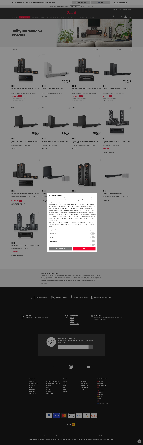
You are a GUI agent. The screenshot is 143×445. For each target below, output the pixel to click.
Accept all (84, 249)
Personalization (53, 241)
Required (52, 229)
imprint (50, 226)
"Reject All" (64, 208)
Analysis (52, 233)
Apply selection (60, 249)
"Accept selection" (53, 220)
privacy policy (85, 224)
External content (54, 245)
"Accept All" (65, 214)
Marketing (52, 237)
